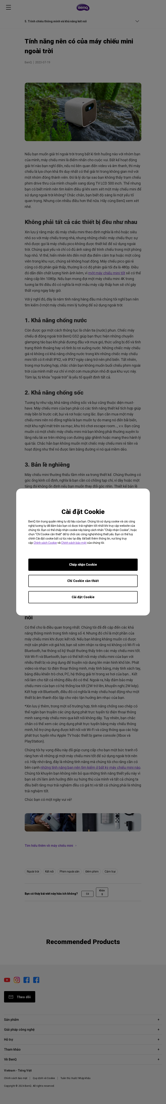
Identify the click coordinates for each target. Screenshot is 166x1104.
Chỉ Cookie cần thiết (83, 581)
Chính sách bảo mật (73, 542)
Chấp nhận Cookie (83, 565)
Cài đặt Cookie (83, 597)
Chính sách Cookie (45, 542)
